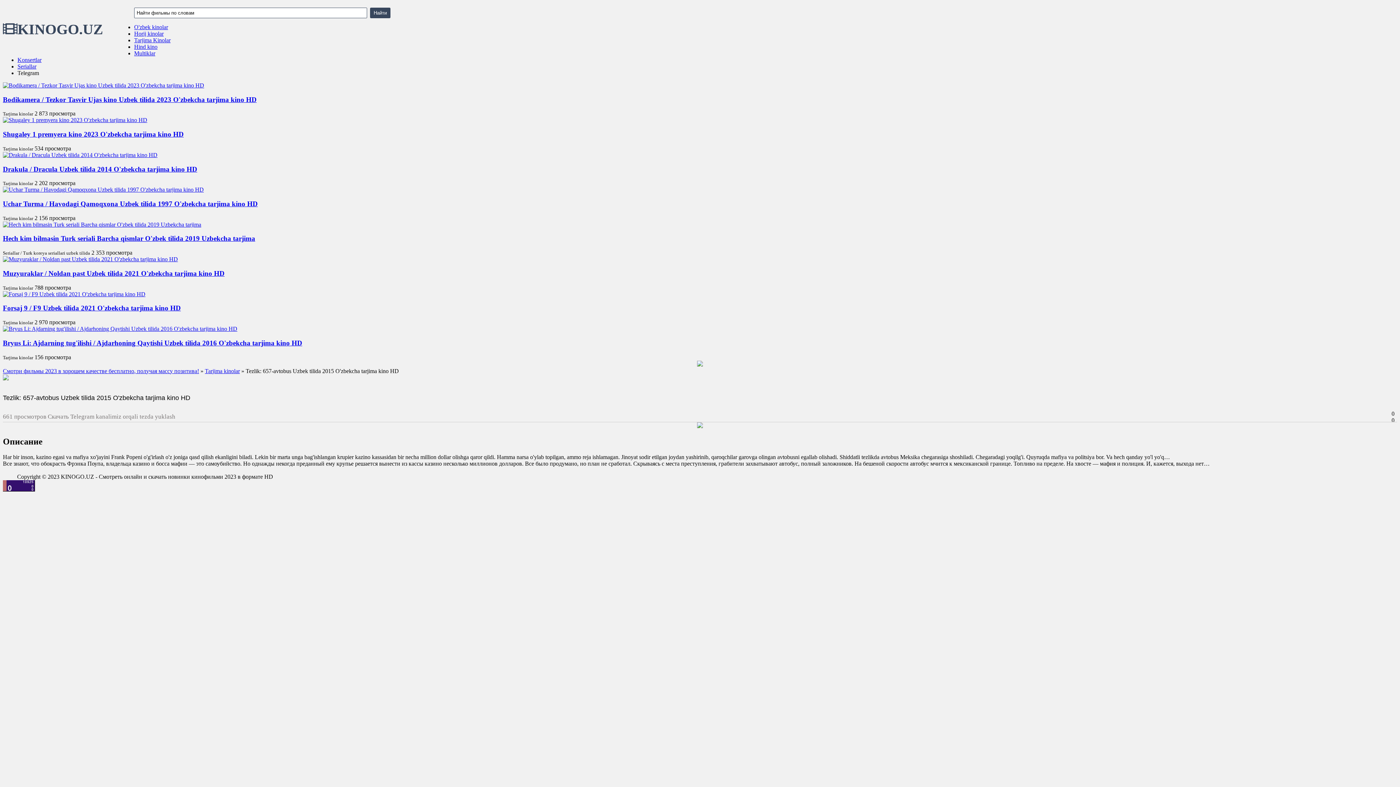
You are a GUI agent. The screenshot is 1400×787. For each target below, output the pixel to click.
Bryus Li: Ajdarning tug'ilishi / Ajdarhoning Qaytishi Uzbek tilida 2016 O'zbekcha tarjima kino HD (152, 343)
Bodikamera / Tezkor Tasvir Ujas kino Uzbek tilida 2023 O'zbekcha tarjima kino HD (130, 99)
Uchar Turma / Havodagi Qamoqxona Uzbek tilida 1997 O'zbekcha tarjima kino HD (130, 204)
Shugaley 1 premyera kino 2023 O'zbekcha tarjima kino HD (93, 134)
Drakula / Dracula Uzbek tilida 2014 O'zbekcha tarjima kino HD (100, 169)
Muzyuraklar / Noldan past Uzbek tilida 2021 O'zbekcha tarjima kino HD (114, 273)
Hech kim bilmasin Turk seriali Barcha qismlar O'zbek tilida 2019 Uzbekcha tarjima (129, 238)
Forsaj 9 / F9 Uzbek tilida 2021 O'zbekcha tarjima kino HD (92, 308)
